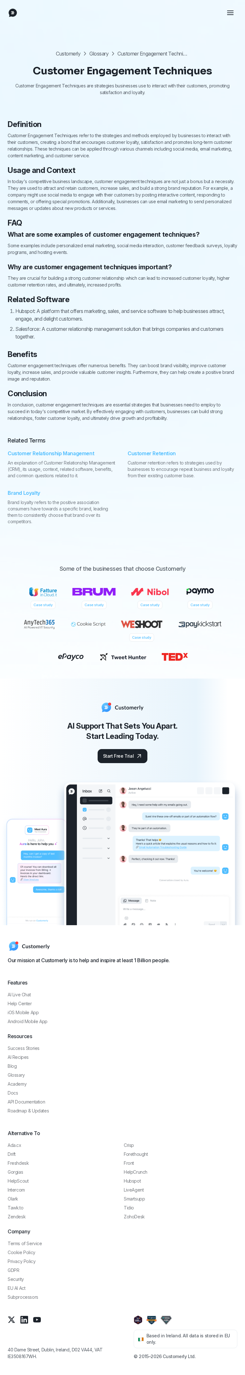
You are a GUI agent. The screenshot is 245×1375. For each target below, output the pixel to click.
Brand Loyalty (24, 493)
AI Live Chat (19, 994)
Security (16, 1279)
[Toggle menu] (230, 13)
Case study (42, 605)
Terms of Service (25, 1243)
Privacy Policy (21, 1261)
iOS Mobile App (23, 1012)
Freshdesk (18, 1163)
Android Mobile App (28, 1021)
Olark (13, 1198)
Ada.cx (14, 1145)
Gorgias (15, 1172)
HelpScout (18, 1181)
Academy (17, 1084)
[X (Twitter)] (11, 1320)
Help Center (20, 1003)
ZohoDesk (134, 1216)
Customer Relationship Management (51, 453)
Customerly (68, 53)
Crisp (129, 1145)
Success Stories (24, 1048)
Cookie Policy (21, 1252)
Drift (12, 1154)
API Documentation (26, 1101)
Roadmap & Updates (28, 1110)
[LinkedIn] (24, 1320)
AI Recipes (18, 1057)
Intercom (16, 1190)
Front (129, 1163)
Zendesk (17, 1216)
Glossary (98, 53)
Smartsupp (134, 1198)
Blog (12, 1066)
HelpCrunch (135, 1172)
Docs (13, 1093)
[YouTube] (37, 1320)
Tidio (129, 1207)
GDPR (13, 1270)
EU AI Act (16, 1288)
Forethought (136, 1154)
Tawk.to (15, 1207)
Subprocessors (23, 1297)
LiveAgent (134, 1190)
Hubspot (132, 1181)
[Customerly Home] (13, 13)
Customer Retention (152, 453)
